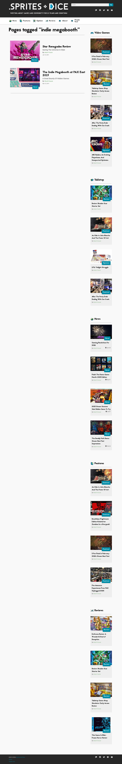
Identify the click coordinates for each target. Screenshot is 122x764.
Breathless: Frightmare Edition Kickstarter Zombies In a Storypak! (101, 522)
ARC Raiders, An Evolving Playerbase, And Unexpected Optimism (101, 157)
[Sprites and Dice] (39, 6)
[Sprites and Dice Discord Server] (99, 10)
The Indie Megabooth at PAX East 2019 (64, 74)
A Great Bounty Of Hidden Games (56, 78)
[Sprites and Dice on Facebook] (107, 10)
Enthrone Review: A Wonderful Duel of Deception (99, 637)
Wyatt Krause (48, 81)
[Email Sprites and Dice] (111, 10)
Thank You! (12, 761)
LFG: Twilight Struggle (100, 267)
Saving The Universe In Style (54, 50)
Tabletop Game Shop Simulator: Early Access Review (100, 91)
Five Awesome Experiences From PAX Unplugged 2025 (100, 588)
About (10, 759)
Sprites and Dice (20, 757)
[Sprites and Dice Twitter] (103, 10)
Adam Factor (48, 52)
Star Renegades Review (57, 47)
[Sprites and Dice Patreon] (95, 10)
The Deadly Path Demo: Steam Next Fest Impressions (100, 441)
